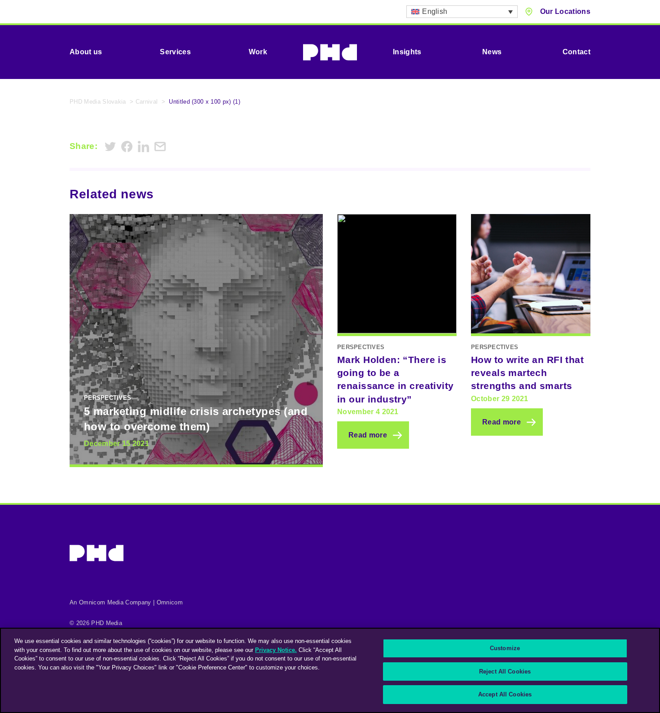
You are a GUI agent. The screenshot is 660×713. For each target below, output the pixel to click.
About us (86, 52)
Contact (576, 52)
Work (258, 52)
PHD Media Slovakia (98, 101)
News (492, 52)
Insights (407, 52)
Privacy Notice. (276, 650)
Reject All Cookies (505, 671)
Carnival (147, 101)
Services (175, 52)
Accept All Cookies (505, 694)
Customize (505, 648)
